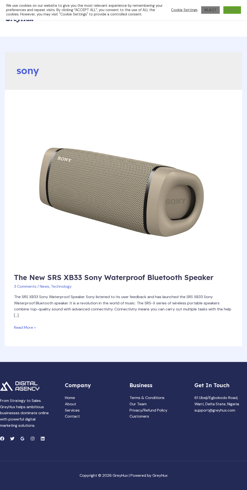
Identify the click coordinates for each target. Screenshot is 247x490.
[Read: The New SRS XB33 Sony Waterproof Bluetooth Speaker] (123, 184)
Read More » (25, 327)
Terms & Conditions (147, 397)
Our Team (138, 403)
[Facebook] (2, 438)
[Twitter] (12, 438)
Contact (72, 416)
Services (72, 410)
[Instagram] (32, 438)
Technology (61, 286)
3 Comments (25, 286)
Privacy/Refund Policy (148, 410)
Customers (139, 416)
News (44, 286)
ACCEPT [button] (232, 10)
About (70, 403)
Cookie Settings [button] (184, 10)
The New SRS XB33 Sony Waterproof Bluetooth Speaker (113, 277)
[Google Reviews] (22, 438)
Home (70, 397)
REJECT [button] (210, 10)
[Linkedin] (43, 438)
